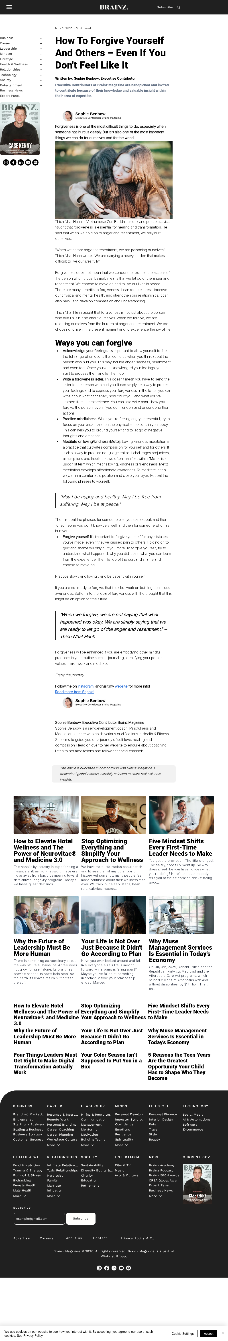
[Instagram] (6, 162)
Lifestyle (6, 59)
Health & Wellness (14, 64)
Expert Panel (10, 95)
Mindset (6, 53)
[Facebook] (13, 162)
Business (6, 38)
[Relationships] (41, 69)
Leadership (8, 48)
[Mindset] (41, 54)
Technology (8, 75)
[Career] (41, 43)
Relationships (10, 69)
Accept (209, 1333)
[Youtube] (28, 162)
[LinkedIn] (21, 162)
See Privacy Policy (30, 1335)
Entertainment (11, 85)
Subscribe (165, 7)
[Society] (41, 80)
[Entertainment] (41, 85)
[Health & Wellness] (41, 64)
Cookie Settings (183, 1333)
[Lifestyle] (41, 59)
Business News (11, 90)
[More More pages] (58, 1145)
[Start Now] (46, 860)
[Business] (41, 38)
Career (5, 43)
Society (5, 80)
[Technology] (41, 75)
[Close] (222, 1333)
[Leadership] (41, 48)
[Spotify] (35, 162)
